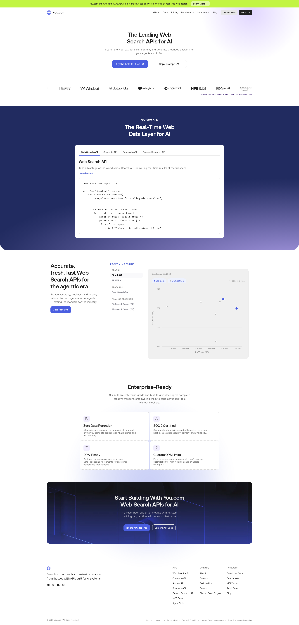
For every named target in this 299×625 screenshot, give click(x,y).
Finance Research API (183, 593)
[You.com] (74, 568)
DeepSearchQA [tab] (120, 292)
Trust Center (233, 588)
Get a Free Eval (61, 309)
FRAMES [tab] (116, 280)
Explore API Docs (164, 527)
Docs (165, 12)
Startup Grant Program (211, 593)
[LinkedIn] (48, 585)
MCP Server (178, 598)
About (203, 573)
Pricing (174, 12)
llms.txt (149, 620)
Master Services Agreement (214, 620)
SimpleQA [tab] (117, 275)
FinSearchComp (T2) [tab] (123, 304)
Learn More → (200, 3)
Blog (215, 12)
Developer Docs (235, 573)
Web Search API (180, 573)
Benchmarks (187, 12)
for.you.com (159, 620)
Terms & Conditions (190, 620)
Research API (179, 588)
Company (202, 12)
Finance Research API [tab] (153, 152)
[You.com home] (56, 12)
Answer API (178, 583)
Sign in (244, 12)
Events (203, 588)
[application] (198, 320)
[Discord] (58, 585)
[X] (53, 585)
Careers (204, 578)
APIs (154, 12)
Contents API (179, 578)
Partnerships (206, 583)
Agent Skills (178, 603)
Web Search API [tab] (89, 152)
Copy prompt (167, 64)
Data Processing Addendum (240, 620)
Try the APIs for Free (128, 64)
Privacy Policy (173, 620)
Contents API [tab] (110, 152)
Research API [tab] (130, 152)
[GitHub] (63, 585)
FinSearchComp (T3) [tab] (123, 309)
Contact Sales (229, 12)
